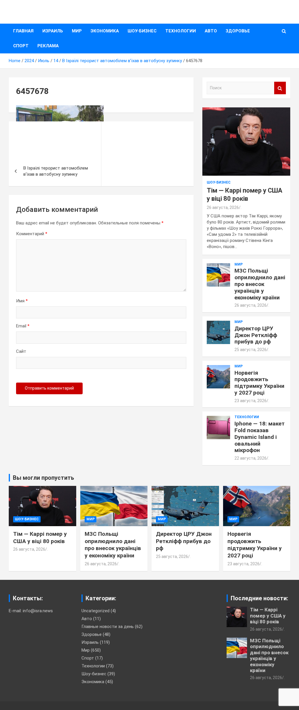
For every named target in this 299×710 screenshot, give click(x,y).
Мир (77, 31)
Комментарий (31, 233)
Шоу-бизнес (142, 31)
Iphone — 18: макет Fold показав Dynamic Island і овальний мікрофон (259, 436)
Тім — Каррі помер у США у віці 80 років (40, 538)
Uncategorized (95, 610)
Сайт (21, 351)
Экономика (105, 31)
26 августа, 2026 (223, 207)
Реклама (48, 45)
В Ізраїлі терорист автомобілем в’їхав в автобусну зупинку (55, 171)
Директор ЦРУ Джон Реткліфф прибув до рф (255, 335)
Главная (23, 31)
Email (22, 326)
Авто (211, 31)
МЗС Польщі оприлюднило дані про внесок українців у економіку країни (259, 284)
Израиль (52, 31)
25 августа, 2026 (250, 349)
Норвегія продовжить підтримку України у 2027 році (259, 382)
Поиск (280, 88)
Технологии (180, 31)
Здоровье (238, 31)
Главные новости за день (107, 626)
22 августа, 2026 (250, 458)
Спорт (21, 45)
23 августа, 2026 (250, 400)
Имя (22, 300)
